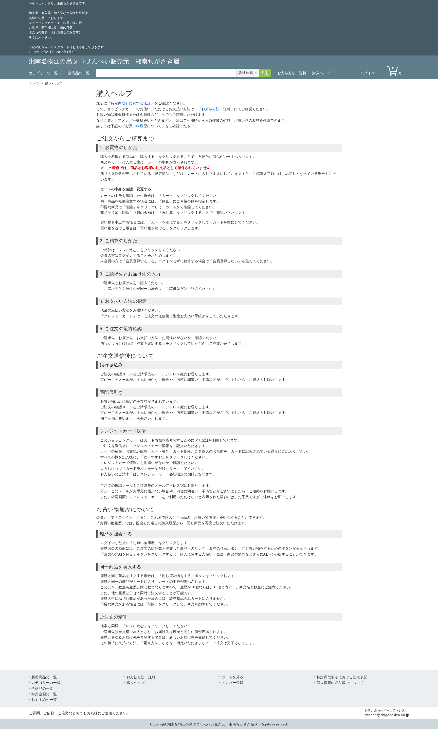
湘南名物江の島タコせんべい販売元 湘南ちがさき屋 (104, 61)
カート (400, 70)
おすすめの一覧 (44, 700)
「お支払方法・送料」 (216, 109)
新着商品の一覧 (44, 677)
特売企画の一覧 (44, 694)
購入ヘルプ (321, 73)
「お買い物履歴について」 (143, 126)
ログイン (367, 73)
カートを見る (232, 677)
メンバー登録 (232, 683)
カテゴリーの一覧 (43, 73)
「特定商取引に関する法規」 (130, 103)
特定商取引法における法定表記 (342, 677)
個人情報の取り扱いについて (340, 683)
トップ (34, 83)
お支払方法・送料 (291, 73)
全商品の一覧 (79, 73)
